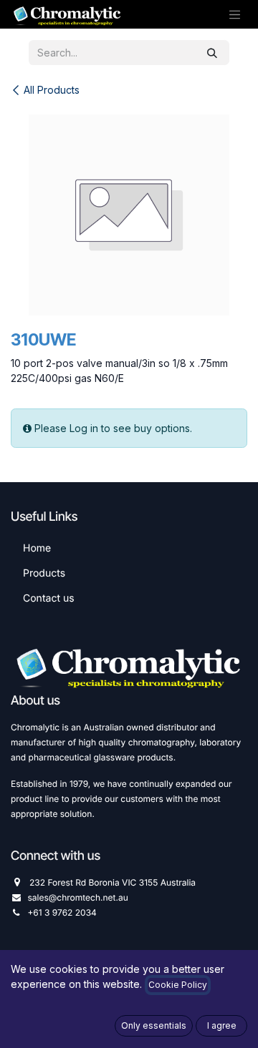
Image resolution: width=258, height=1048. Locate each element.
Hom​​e (37, 548)
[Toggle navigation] (235, 14)
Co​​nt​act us (49, 598)
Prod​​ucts (44, 573)
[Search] (212, 52)
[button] (154, 1026)
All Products (52, 90)
